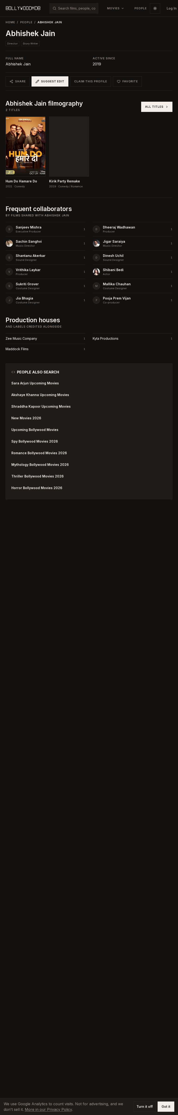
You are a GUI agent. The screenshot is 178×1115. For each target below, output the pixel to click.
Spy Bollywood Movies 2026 (34, 441)
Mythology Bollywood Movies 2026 (40, 465)
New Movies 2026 (26, 418)
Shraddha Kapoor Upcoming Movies (41, 406)
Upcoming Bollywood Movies (34, 430)
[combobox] (76, 8)
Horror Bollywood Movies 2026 (36, 488)
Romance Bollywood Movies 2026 (39, 453)
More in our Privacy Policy (48, 1109)
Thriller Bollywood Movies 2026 (37, 476)
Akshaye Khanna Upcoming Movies (40, 395)
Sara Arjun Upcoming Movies (35, 383)
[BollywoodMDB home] (23, 8)
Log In (172, 8)
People (26, 22)
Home (10, 22)
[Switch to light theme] (155, 8)
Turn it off (145, 1106)
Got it (166, 1106)
